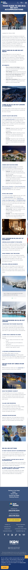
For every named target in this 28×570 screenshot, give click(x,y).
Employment (7, 528)
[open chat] (26, 556)
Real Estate (20, 526)
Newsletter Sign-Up (20, 530)
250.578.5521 (14, 516)
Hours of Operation (20, 524)
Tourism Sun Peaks (14, 495)
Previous (3, 286)
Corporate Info (7, 526)
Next (25, 286)
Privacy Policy (23, 562)
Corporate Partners (7, 530)
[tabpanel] (14, 286)
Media (14, 492)
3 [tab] (15, 298)
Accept (5, 567)
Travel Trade (14, 493)
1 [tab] (12, 298)
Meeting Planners (14, 497)
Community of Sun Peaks (20, 528)
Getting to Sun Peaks (14, 490)
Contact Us (7, 524)
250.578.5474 (14, 510)
